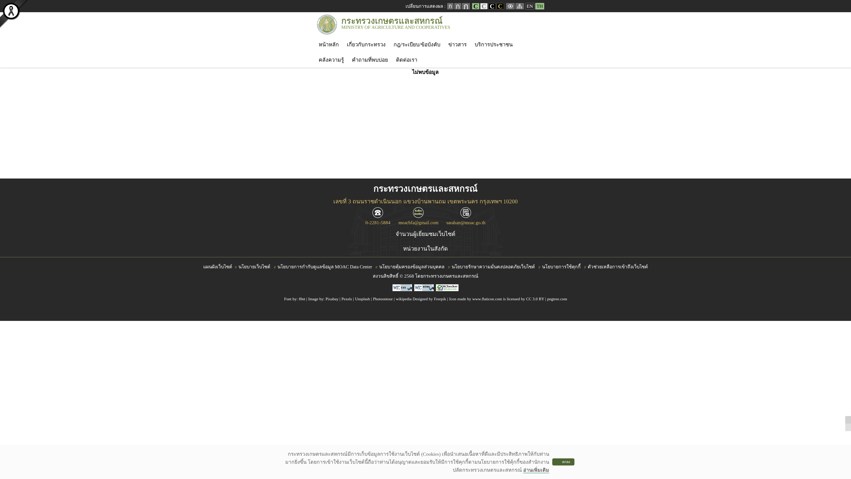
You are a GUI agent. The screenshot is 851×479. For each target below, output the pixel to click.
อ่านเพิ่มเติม (536, 470)
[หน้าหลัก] (329, 39)
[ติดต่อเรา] (406, 54)
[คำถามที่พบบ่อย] (370, 54)
